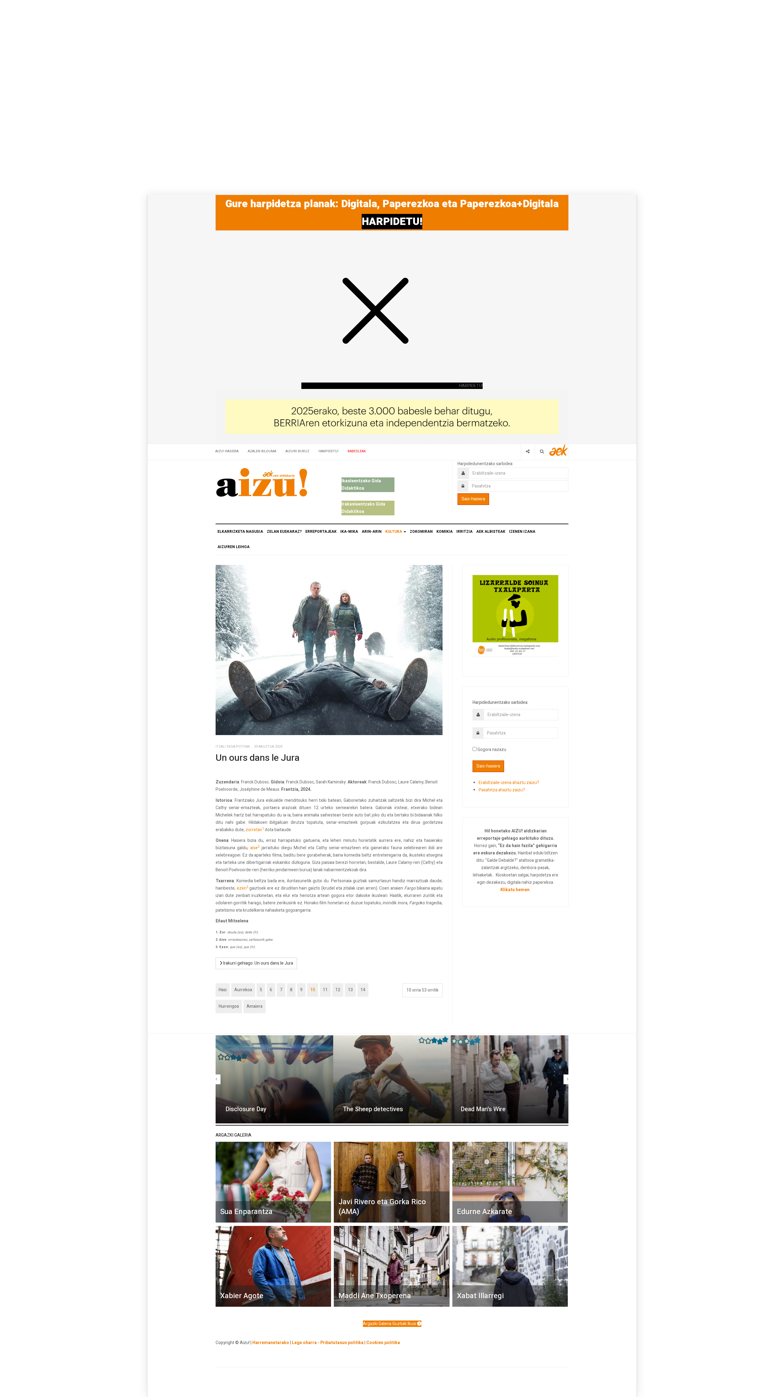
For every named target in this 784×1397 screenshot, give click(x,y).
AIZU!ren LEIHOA (233, 547)
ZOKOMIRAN (421, 531)
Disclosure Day (245, 1109)
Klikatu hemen (515, 890)
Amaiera (254, 1006)
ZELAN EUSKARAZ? (284, 531)
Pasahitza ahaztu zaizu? (502, 790)
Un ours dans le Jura (258, 758)
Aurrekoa (243, 990)
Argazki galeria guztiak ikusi (390, 1323)
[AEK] (558, 450)
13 (350, 990)
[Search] (542, 451)
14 (362, 990)
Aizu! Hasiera (227, 451)
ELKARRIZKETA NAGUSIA (240, 531)
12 (337, 990)
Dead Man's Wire (483, 1109)
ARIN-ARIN (372, 531)
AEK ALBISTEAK (490, 531)
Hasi (223, 990)
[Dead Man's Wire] (509, 1079)
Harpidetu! (328, 451)
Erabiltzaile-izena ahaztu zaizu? (509, 782)
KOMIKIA (444, 531)
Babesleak (357, 451)
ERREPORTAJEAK (321, 531)
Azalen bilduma (262, 451)
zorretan (255, 830)
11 (325, 990)
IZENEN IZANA (522, 531)
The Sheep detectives (373, 1109)
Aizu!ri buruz (297, 451)
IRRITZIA (464, 531)
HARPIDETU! (392, 221)
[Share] (527, 451)
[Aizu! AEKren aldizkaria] (261, 482)
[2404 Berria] (392, 416)
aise (255, 848)
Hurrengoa (229, 1006)
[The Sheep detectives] (392, 1079)
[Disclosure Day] (274, 1079)
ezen (242, 888)
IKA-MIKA (349, 531)
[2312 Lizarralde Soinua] (515, 615)
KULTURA (394, 531)
